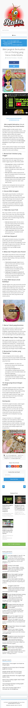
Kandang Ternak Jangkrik (13, 565)
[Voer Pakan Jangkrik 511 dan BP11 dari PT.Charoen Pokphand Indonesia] (4, 557)
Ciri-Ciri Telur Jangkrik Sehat (11, 455)
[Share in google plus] (12, 466)
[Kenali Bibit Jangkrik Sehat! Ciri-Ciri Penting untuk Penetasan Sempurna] (7, 500)
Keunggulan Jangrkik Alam (13, 585)
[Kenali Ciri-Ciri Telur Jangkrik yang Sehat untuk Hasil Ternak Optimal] (7, 523)
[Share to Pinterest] (15, 466)
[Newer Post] (3, 486)
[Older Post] (24, 486)
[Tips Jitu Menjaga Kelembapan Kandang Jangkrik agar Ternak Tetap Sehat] (4, 596)
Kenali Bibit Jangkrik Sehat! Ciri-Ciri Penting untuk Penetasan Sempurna (7, 508)
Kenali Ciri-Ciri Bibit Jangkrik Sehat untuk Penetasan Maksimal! (13, 456)
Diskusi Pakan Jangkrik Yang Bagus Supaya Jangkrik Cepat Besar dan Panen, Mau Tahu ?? (15, 576)
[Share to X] (14, 66)
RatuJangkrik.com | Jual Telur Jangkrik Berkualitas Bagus (16, 703)
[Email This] (20, 466)
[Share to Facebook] (14, 62)
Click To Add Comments (14, 544)
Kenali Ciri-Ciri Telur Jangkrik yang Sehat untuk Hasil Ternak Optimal (7, 531)
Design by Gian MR (10, 705)
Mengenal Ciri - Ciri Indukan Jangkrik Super (12, 458)
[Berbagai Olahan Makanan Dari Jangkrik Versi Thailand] (4, 627)
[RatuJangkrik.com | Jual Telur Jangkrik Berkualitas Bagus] (14, 15)
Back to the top (18, 705)
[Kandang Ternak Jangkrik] (4, 567)
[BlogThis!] (18, 466)
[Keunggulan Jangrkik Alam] (4, 587)
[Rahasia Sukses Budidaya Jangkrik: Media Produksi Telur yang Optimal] (4, 647)
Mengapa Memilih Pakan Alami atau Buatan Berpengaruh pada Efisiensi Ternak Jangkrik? (16, 606)
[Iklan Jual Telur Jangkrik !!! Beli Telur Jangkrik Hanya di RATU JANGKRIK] (4, 617)
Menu (14, 35)
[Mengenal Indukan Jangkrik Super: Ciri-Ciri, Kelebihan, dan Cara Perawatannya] (20, 500)
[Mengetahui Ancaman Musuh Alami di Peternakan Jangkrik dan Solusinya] (4, 637)
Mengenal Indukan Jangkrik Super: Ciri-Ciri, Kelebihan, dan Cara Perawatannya (20, 508)
